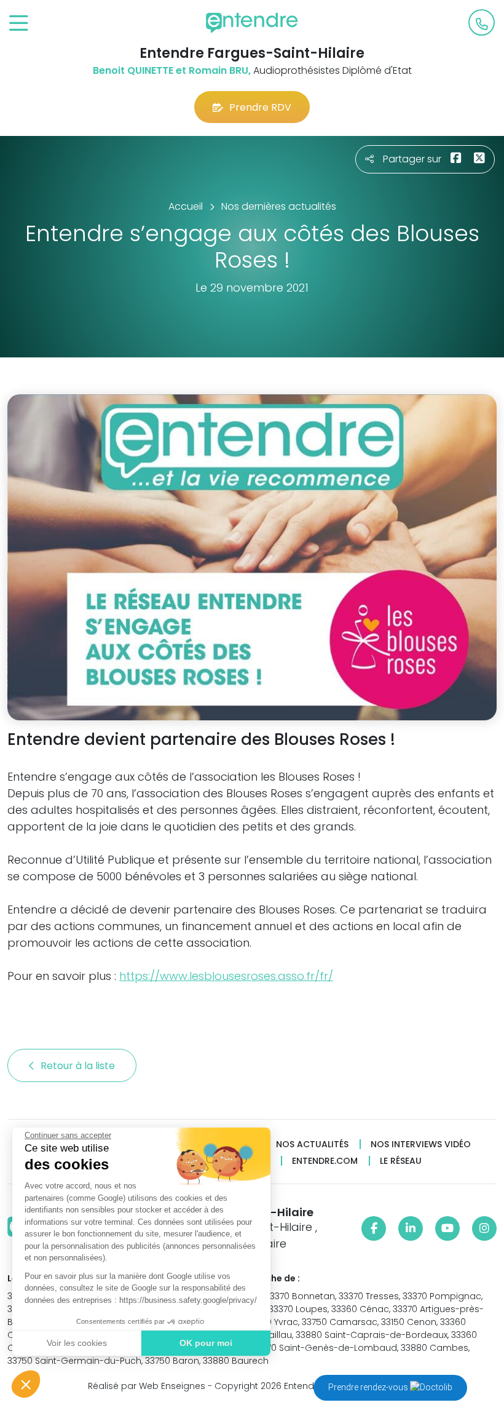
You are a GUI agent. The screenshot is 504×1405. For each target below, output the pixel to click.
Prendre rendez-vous (369, 1387)
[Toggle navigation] (18, 23)
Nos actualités (312, 1144)
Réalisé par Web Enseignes (146, 1386)
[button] (26, 1384)
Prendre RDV (260, 107)
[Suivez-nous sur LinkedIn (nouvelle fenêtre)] (410, 1228)
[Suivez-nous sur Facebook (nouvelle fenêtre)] (373, 1228)
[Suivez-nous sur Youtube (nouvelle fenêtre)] (447, 1228)
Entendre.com (325, 1161)
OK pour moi (205, 1343)
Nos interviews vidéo (421, 1144)
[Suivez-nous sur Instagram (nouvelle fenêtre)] (484, 1228)
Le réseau (401, 1161)
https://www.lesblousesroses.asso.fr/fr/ (226, 976)
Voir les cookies (77, 1343)
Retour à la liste (79, 1066)
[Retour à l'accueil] (252, 22)
